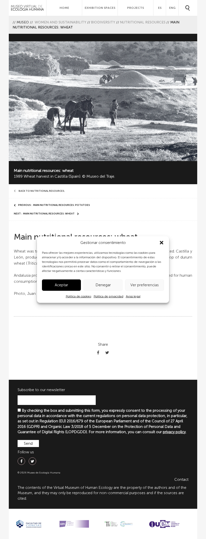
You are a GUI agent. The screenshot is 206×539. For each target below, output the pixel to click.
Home (64, 8)
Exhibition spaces (100, 8)
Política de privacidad (108, 296)
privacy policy (174, 432)
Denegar (103, 285)
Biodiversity (103, 22)
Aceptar (61, 285)
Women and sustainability (60, 22)
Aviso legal (133, 296)
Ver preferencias (144, 285)
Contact (181, 479)
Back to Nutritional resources (41, 191)
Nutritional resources (143, 22)
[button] (161, 242)
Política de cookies (78, 296)
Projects (135, 8)
